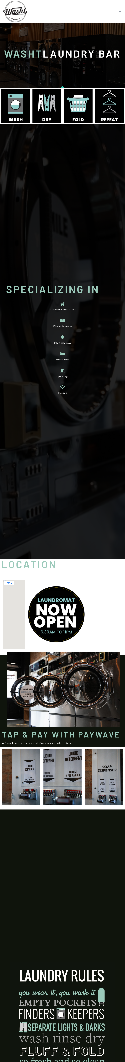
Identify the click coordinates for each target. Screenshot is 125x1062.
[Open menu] (120, 11)
